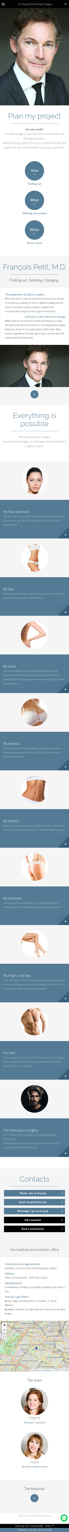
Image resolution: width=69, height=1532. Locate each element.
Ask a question (33, 1220)
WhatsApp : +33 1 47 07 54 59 (32, 1211)
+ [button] (4, 1325)
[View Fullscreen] (4, 1337)
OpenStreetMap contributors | (50, 1370)
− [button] (4, 1330)
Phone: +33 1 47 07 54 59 (33, 1193)
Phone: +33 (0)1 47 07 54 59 (34, 1530)
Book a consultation (33, 1229)
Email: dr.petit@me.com (33, 1202)
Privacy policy (46, 1515)
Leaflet (33, 1370)
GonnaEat (64, 1370)
